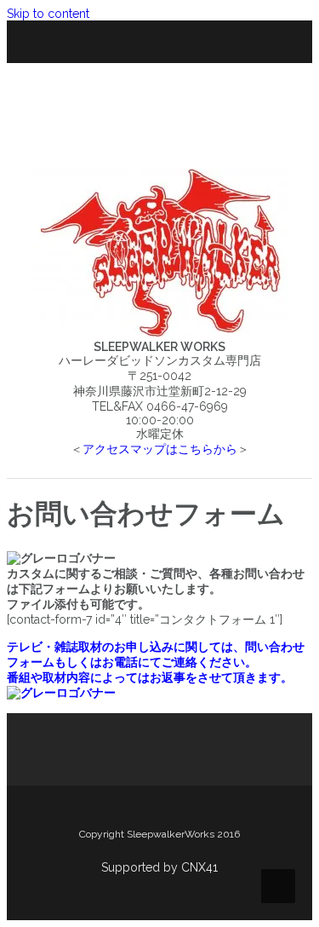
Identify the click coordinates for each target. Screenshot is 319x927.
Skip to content (48, 13)
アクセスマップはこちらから (160, 449)
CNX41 (199, 867)
